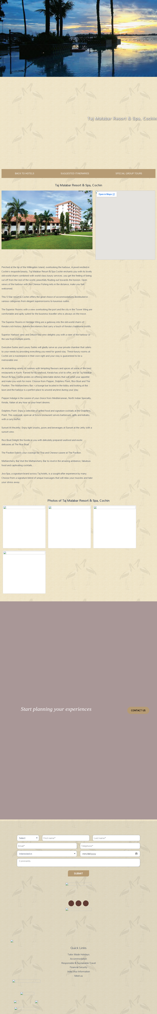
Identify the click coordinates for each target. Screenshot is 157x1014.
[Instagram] (71, 903)
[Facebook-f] (78, 903)
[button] (138, 710)
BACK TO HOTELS (24, 173)
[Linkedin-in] (86, 903)
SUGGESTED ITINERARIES (75, 173)
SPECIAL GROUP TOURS (129, 173)
